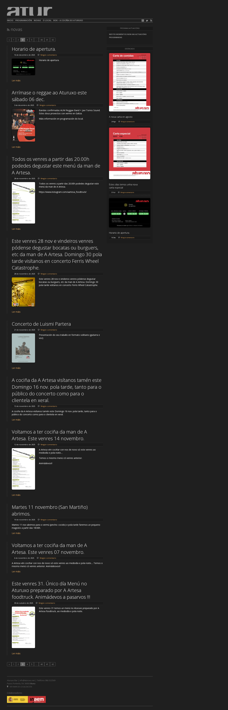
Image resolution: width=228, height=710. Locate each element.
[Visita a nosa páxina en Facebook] (142, 20)
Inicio (10, 20)
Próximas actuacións (129, 28)
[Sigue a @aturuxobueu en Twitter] (146, 20)
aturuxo (29, 11)
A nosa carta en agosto (120, 116)
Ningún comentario (48, 55)
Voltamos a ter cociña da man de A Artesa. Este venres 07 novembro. (49, 548)
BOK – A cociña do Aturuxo (68, 20)
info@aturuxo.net (27, 680)
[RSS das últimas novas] (8, 29)
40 (41, 39)
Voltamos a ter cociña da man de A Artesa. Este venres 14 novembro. (49, 435)
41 (47, 39)
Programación (23, 20)
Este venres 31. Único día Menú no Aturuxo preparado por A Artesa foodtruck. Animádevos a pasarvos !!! (51, 590)
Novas (37, 20)
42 (53, 39)
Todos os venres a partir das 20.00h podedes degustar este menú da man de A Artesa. (56, 166)
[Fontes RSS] (151, 20)
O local (47, 20)
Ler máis (16, 80)
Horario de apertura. (34, 49)
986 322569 (50, 680)
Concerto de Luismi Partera (41, 324)
